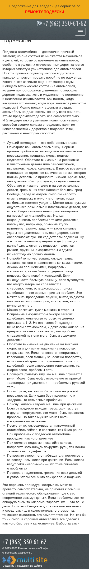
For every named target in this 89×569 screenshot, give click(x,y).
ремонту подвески (44, 12)
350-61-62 (65, 23)
